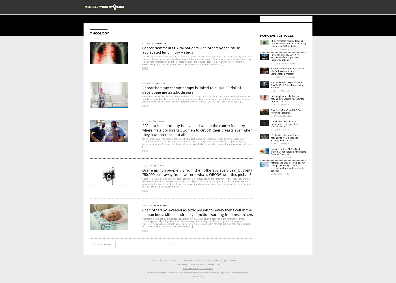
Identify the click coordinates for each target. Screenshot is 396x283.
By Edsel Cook (160, 44)
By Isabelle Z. (160, 83)
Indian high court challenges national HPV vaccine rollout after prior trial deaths (287, 99)
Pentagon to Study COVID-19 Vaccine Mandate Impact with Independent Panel (285, 58)
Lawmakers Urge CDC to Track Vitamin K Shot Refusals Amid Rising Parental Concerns (288, 152)
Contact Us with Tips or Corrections (198, 269)
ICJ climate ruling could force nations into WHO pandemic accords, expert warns (285, 138)
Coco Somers (287, 158)
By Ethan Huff (159, 121)
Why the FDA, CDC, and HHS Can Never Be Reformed (286, 111)
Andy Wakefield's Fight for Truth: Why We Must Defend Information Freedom (287, 85)
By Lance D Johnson (161, 206)
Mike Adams (287, 91)
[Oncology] (104, 11)
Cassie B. (285, 49)
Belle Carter (286, 130)
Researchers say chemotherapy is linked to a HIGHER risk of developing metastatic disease (191, 90)
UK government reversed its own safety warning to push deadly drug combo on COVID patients (288, 44)
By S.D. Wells (159, 166)
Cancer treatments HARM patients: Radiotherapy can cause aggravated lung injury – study (191, 50)
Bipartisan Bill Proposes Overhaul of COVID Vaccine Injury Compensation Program (288, 71)
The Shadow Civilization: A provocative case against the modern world (285, 124)
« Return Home (102, 244)
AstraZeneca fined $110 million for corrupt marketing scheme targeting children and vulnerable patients (288, 167)
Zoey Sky (286, 174)
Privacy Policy (198, 277)
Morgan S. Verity (288, 63)
